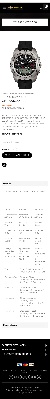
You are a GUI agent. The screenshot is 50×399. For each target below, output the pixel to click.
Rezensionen (10, 325)
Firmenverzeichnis (35, 390)
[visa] (25, 365)
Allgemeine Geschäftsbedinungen (24, 387)
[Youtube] (16, 377)
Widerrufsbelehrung (15, 390)
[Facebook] (11, 377)
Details (7, 183)
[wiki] (39, 377)
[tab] (25, 183)
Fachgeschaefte (25, 393)
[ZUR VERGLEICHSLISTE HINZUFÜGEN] (4, 165)
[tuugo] (28, 377)
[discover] (19, 365)
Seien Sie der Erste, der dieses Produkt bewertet (18, 94)
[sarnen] (33, 377)
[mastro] (31, 365)
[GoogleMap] (22, 377)
